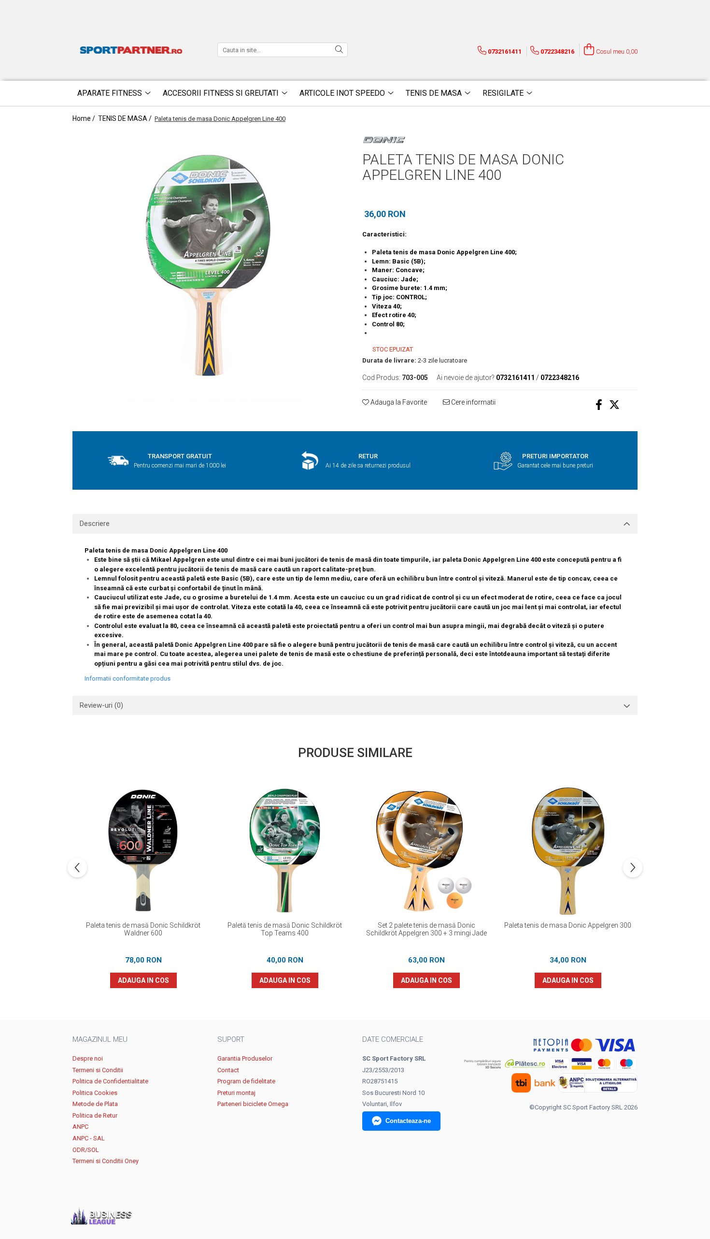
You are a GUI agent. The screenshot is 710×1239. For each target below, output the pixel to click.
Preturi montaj (236, 1092)
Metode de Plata (95, 1104)
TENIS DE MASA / (125, 118)
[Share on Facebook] (599, 405)
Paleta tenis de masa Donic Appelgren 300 (567, 925)
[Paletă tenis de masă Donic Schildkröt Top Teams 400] (285, 851)
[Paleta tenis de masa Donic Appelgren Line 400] (210, 266)
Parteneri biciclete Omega (252, 1104)
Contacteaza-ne (408, 1120)
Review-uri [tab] (101, 705)
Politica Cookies (94, 1092)
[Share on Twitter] (614, 405)
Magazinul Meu (100, 1039)
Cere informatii (473, 402)
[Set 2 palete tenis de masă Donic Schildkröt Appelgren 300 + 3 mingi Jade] (426, 851)
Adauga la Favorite (398, 402)
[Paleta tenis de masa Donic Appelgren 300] (568, 851)
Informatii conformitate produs (127, 678)
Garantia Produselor (244, 1058)
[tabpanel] (210, 266)
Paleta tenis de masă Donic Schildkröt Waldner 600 (143, 929)
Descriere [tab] (95, 523)
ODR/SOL (85, 1149)
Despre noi (87, 1058)
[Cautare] (339, 50)
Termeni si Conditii (97, 1070)
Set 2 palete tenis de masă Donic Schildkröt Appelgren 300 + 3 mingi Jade (426, 929)
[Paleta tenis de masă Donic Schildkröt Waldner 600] (143, 851)
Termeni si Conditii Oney (105, 1161)
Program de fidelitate (246, 1081)
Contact (228, 1070)
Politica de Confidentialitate (110, 1081)
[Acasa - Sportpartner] (132, 50)
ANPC (80, 1126)
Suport (230, 1039)
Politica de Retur (94, 1115)
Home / (84, 118)
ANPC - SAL (88, 1138)
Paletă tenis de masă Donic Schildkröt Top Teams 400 (284, 929)
